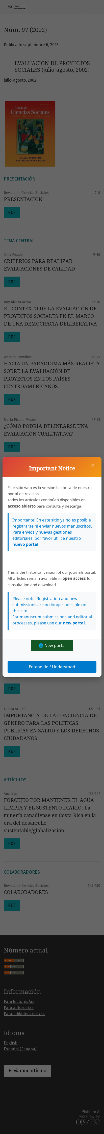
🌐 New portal (52, 645)
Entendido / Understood (52, 667)
